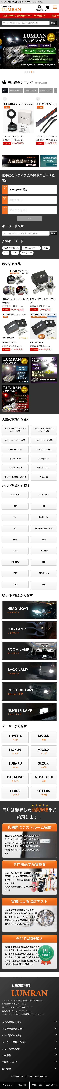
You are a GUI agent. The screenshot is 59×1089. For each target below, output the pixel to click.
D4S (15, 253)
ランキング (7, 1085)
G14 (15, 506)
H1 (44, 506)
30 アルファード (32, 248)
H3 (15, 517)
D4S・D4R (43, 495)
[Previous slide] (4, 49)
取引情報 (6, 1069)
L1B (15, 551)
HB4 (44, 539)
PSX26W (15, 562)
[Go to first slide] (55, 49)
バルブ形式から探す (12, 1035)
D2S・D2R (15, 495)
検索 (53, 23)
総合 (5, 90)
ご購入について (9, 1062)
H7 (15, 528)
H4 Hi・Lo (43, 517)
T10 (46, 248)
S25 (43, 562)
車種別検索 (37, 1085)
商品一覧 (22, 1085)
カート (47, 10)
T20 (43, 584)
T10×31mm (44, 573)
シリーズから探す (11, 1049)
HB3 (15, 539)
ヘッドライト (16, 90)
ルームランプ (45, 90)
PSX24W (44, 551)
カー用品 (6, 1055)
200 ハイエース (12, 248)
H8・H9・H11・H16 (44, 528)
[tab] (25, 72)
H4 (6, 253)
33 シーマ (27, 253)
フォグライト (31, 90)
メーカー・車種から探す (14, 1042)
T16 (15, 584)
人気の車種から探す (12, 1022)
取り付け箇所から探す (13, 1029)
